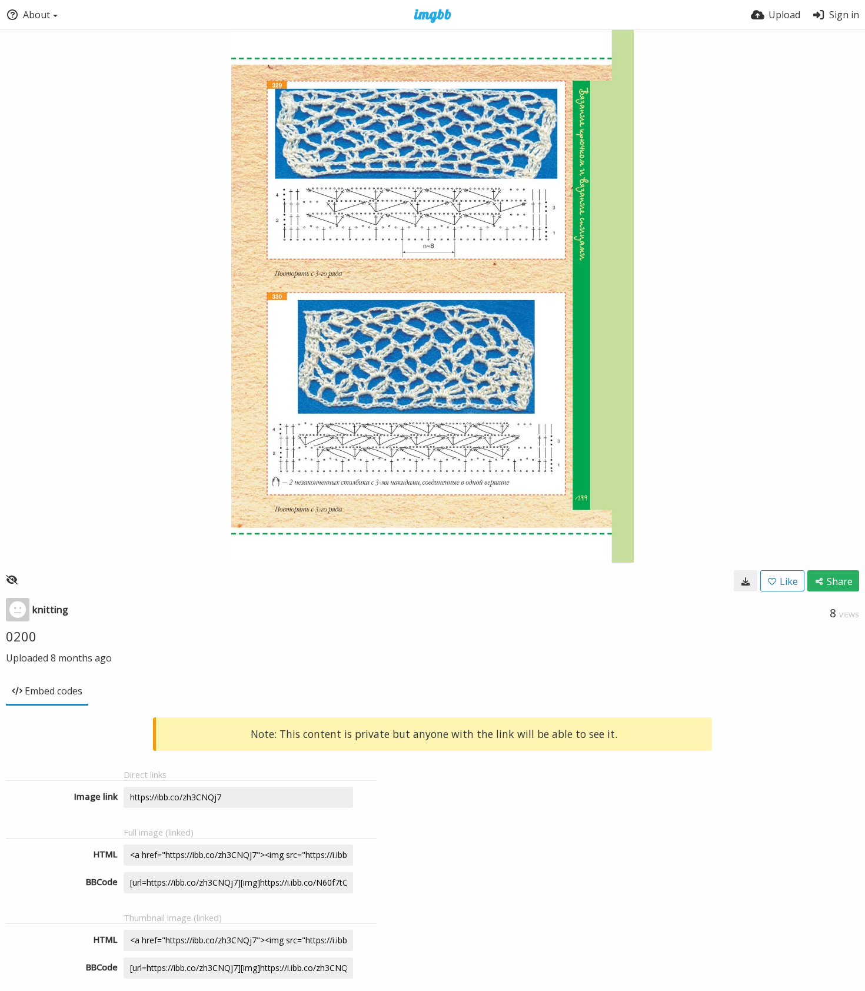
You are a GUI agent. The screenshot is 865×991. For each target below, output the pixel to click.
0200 (21, 636)
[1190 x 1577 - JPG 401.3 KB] (745, 580)
